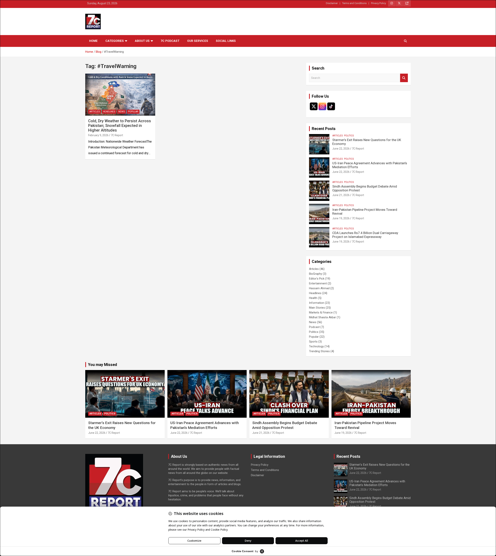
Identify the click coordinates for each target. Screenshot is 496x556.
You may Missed (102, 364)
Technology (316, 346)
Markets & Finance (321, 312)
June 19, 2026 (341, 218)
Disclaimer (332, 3)
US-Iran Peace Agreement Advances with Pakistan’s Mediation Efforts (204, 425)
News (121, 111)
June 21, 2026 (341, 195)
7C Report (117, 135)
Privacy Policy (378, 3)
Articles (94, 111)
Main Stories (317, 307)
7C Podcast (170, 41)
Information (316, 303)
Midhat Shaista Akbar (322, 317)
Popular (133, 111)
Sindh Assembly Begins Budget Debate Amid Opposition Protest (284, 425)
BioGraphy (315, 273)
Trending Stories (319, 351)
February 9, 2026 (98, 135)
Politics (349, 135)
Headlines (109, 111)
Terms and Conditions (354, 3)
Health (313, 298)
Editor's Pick (316, 278)
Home (93, 41)
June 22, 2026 (341, 148)
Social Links (226, 41)
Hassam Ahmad (319, 288)
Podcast (314, 327)
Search (404, 78)
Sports (313, 341)
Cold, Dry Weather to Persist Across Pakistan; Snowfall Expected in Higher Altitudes (119, 126)
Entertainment (318, 283)
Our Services (197, 41)
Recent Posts (324, 128)
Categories (114, 41)
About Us (142, 41)
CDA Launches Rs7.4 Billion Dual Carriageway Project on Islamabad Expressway (365, 235)
